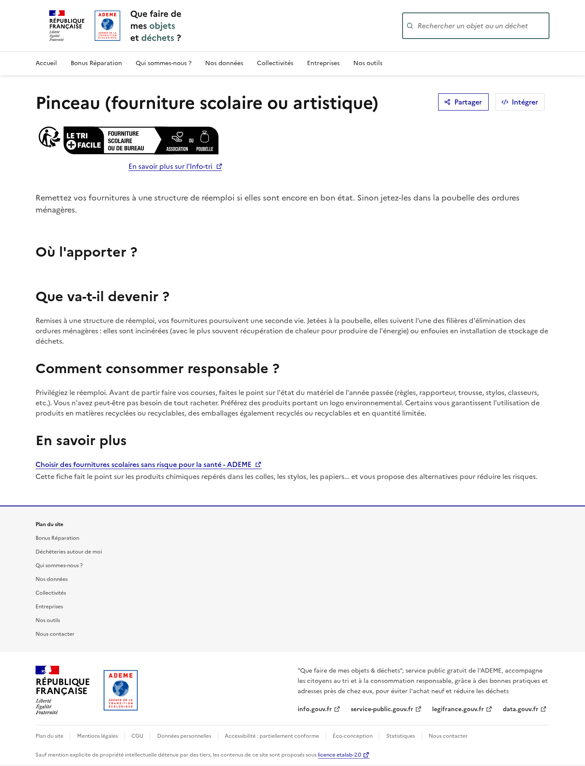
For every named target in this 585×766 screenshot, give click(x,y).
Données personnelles (184, 736)
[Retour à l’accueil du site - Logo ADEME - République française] (121, 690)
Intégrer (525, 102)
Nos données (224, 63)
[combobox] (483, 25)
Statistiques (401, 736)
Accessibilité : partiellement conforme (272, 736)
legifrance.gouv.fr (458, 709)
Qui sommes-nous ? (163, 63)
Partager (468, 102)
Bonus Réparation (96, 63)
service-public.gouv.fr (382, 709)
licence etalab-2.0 (339, 755)
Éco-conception (353, 736)
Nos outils (367, 63)
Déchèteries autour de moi (69, 552)
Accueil (46, 63)
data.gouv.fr (520, 709)
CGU (138, 736)
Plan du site (50, 736)
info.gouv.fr (315, 709)
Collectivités (275, 63)
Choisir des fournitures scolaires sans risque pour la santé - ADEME (144, 464)
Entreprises (323, 63)
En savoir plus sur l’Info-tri (170, 166)
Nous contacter (55, 634)
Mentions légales (98, 736)
